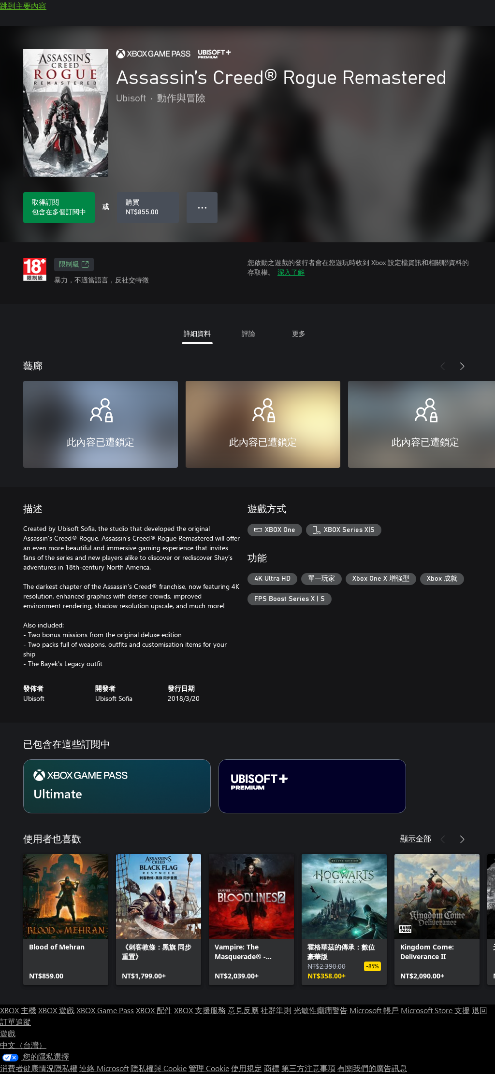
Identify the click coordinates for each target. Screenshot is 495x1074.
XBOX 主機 (18, 1010)
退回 (479, 1010)
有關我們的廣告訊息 (372, 1068)
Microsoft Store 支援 (435, 1010)
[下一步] (462, 366)
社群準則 (276, 1010)
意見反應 (243, 1010)
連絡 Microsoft (104, 1068)
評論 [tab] (248, 333)
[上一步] (442, 366)
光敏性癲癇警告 (320, 1010)
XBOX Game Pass (105, 1010)
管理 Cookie (209, 1068)
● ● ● (202, 207)
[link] (65, 919)
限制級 (69, 264)
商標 (271, 1068)
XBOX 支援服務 (200, 1010)
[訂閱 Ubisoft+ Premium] (312, 786)
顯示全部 (415, 838)
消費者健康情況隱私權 (38, 1068)
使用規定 (246, 1068)
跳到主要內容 (23, 5)
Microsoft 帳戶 (374, 1010)
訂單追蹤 (15, 1022)
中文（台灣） (23, 1045)
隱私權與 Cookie (159, 1068)
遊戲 (7, 1033)
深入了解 (291, 272)
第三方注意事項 (308, 1068)
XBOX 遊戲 (56, 1010)
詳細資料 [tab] (197, 333)
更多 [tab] (299, 333)
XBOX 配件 (154, 1010)
